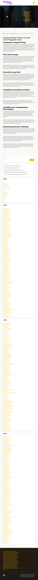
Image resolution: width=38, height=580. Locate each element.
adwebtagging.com (6, 415)
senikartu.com (5, 337)
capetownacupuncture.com (7, 344)
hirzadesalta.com (6, 453)
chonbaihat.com (6, 268)
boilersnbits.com (6, 365)
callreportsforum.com (6, 538)
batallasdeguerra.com (6, 251)
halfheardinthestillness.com (8, 282)
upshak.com (5, 396)
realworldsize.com (6, 358)
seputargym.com (6, 456)
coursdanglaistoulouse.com (7, 213)
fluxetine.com (5, 285)
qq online (4, 184)
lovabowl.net (5, 437)
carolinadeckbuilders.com (7, 236)
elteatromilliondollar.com (7, 355)
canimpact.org (5, 298)
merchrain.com (5, 536)
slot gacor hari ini (10, 554)
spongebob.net (5, 350)
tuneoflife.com (5, 428)
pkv (3, 181)
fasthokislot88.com (6, 489)
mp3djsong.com (5, 212)
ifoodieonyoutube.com (7, 448)
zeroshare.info (5, 245)
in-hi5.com (5, 334)
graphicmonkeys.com (6, 485)
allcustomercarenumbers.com (8, 493)
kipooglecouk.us (5, 291)
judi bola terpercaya (6, 565)
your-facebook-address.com (8, 530)
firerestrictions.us (6, 264)
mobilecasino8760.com (7, 286)
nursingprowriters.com (7, 404)
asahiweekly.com (6, 481)
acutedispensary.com (6, 406)
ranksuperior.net (6, 417)
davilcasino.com (6, 461)
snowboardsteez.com (6, 373)
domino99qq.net (6, 327)
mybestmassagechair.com (7, 283)
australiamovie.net (6, 210)
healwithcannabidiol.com (7, 512)
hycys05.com (5, 371)
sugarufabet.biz (5, 526)
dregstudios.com (6, 252)
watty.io (4, 339)
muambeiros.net (6, 266)
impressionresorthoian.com (7, 400)
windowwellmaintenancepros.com (9, 429)
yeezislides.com (5, 443)
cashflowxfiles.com (6, 375)
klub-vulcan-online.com (7, 497)
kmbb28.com (5, 537)
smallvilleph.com (6, 249)
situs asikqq (5, 194)
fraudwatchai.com (6, 462)
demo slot (12, 555)
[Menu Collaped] (34, 3)
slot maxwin (5, 556)
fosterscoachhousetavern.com (8, 363)
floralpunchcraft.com (6, 383)
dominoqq (4, 195)
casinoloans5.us (6, 288)
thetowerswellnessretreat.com (8, 517)
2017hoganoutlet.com (7, 325)
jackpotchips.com (6, 491)
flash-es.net (5, 395)
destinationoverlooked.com (7, 419)
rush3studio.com (6, 330)
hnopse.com (5, 422)
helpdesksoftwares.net (7, 436)
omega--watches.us (6, 218)
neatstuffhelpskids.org (7, 254)
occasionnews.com (6, 423)
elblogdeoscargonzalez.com (7, 269)
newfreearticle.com (6, 367)
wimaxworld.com (6, 260)
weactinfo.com (5, 378)
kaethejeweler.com (6, 519)
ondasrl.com (5, 508)
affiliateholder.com (6, 430)
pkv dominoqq (5, 185)
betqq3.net (5, 287)
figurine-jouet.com (6, 529)
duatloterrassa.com (6, 502)
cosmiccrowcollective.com (7, 346)
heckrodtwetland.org (6, 280)
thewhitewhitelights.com (7, 278)
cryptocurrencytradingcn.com (8, 409)
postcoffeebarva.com (6, 354)
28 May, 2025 (6, 33)
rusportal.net (5, 338)
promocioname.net (6, 259)
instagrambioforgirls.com (7, 374)
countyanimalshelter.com (7, 414)
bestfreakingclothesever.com (8, 401)
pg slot (15, 554)
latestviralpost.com (6, 366)
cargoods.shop (5, 343)
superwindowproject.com (7, 295)
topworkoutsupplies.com (7, 451)
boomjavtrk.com (6, 541)
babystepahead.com (6, 418)
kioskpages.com (6, 513)
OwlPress (32, 576)
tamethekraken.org (6, 506)
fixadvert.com (5, 221)
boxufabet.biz (5, 527)
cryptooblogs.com (6, 464)
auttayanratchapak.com (7, 353)
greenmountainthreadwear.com (8, 405)
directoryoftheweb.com (7, 328)
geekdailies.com (6, 535)
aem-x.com (5, 463)
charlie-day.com (5, 387)
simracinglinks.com (6, 229)
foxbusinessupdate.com (7, 390)
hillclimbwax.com (6, 421)
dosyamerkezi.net (6, 230)
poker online (5, 552)
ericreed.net (5, 284)
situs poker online (6, 189)
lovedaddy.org (5, 391)
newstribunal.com (6, 439)
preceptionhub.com (6, 442)
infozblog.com (5, 267)
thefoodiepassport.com (7, 294)
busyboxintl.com (6, 352)
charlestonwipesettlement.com (8, 411)
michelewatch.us (6, 217)
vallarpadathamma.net (7, 357)
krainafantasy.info (6, 335)
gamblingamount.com (6, 420)
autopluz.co (5, 222)
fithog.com (5, 274)
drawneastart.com (6, 488)
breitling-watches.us (6, 219)
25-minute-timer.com (6, 472)
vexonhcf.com (5, 224)
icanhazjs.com (5, 297)
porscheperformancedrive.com (8, 504)
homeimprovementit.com (7, 438)
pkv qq (16, 561)
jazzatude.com (5, 242)
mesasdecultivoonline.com (7, 364)
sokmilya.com (5, 539)
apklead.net (5, 543)
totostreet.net (5, 460)
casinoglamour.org (6, 313)
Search (5, 158)
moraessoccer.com (6, 255)
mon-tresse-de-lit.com (7, 525)
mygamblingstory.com (7, 322)
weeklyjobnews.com (6, 413)
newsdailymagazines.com (7, 441)
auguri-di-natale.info (6, 215)
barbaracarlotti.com (6, 304)
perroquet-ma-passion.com (7, 531)
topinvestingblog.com (7, 237)
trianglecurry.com (6, 515)
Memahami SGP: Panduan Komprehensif (11, 167)
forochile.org (5, 256)
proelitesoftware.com (6, 492)
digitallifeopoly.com (6, 454)
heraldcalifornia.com (6, 484)
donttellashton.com (6, 329)
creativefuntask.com (6, 473)
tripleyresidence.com (6, 499)
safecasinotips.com (6, 490)
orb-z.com (4, 362)
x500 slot (4, 555)
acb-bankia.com (6, 394)
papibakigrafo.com (6, 296)
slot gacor (16, 555)
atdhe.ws (4, 279)
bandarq (4, 559)
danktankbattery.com (6, 385)
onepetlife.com (5, 521)
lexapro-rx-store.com (6, 307)
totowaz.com (5, 410)
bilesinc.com (5, 246)
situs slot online (5, 563)
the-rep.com (5, 239)
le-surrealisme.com (6, 231)
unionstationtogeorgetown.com (8, 476)
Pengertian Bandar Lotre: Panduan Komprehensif (12, 165)
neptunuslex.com (6, 214)
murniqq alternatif (13, 565)
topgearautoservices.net (7, 528)
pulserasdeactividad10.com (7, 303)
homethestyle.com (6, 466)
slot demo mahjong (6, 186)
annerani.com (5, 241)
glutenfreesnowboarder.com (8, 510)
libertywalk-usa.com (6, 209)
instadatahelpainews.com (7, 534)
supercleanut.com (6, 482)
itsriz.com (4, 341)
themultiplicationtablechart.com (8, 312)
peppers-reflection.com (7, 427)
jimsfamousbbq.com (6, 208)
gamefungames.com (6, 471)
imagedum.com (5, 516)
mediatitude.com (6, 227)
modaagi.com (5, 248)
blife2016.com (5, 509)
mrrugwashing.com (6, 393)
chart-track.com (5, 257)
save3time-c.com (6, 223)
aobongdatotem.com (6, 444)
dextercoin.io (5, 314)
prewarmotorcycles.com (7, 228)
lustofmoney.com (6, 424)
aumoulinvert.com (6, 293)
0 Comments (31, 33)
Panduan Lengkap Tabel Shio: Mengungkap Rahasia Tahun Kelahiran (16, 174)
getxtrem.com (5, 377)
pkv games (5, 182)
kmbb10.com (5, 376)
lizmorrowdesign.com (6, 511)
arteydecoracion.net (6, 273)
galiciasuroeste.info (6, 250)
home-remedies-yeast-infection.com (9, 445)
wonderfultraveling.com (7, 258)
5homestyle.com (6, 316)
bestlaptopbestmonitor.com (8, 275)
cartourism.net (5, 301)
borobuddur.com (5, 469)
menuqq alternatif (6, 551)
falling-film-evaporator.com (7, 402)
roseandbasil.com (6, 277)
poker (4, 196)
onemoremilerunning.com (7, 372)
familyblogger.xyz (6, 494)
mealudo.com (5, 386)
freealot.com (5, 480)
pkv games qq (10, 552)
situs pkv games (6, 191)
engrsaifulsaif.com (6, 474)
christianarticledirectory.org (7, 315)
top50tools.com (5, 238)
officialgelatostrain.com (7, 518)
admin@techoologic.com (16, 33)
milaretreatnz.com (6, 247)
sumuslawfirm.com (6, 403)
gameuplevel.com (6, 465)
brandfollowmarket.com (7, 412)
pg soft (5, 554)
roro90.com (5, 331)
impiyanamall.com (6, 457)
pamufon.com (5, 503)
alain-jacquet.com (6, 347)
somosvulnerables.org (6, 501)
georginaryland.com (6, 276)
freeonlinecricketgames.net (7, 261)
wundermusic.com (6, 470)
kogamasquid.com (6, 311)
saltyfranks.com (6, 240)
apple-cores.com (6, 302)
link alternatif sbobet (12, 563)
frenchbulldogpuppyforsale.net (8, 310)
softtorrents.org (5, 500)
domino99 (5, 561)
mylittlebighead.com (6, 479)
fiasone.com (5, 384)
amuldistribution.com (6, 467)
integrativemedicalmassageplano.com (9, 392)
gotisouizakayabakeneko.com (8, 348)
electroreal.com (5, 446)
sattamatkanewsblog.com (7, 408)
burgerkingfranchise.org (7, 356)
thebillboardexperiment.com (8, 522)
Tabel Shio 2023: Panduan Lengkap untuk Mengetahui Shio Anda (15, 172)
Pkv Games (25, 33)
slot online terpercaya (7, 187)
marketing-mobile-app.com (7, 382)
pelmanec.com (5, 326)
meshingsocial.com (6, 380)
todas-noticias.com (6, 336)
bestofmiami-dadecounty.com (8, 447)
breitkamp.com (5, 498)
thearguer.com (5, 381)
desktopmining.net (6, 305)
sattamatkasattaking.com (7, 520)
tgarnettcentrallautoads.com (8, 220)
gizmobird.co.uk (5, 211)
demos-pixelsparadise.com (7, 226)
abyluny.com (5, 540)
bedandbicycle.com (6, 483)
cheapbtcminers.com (6, 475)
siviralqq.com (5, 399)
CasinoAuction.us (6, 289)
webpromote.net (6, 270)
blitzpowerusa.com (6, 368)
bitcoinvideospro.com (6, 345)
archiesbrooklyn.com (6, 265)
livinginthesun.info (6, 340)
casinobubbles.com (6, 455)
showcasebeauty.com (6, 232)
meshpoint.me (5, 349)
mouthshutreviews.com (7, 452)
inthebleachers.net (6, 306)
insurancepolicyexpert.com (7, 233)
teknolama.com (5, 359)
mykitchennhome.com (7, 292)
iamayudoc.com (5, 478)
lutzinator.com (5, 507)
